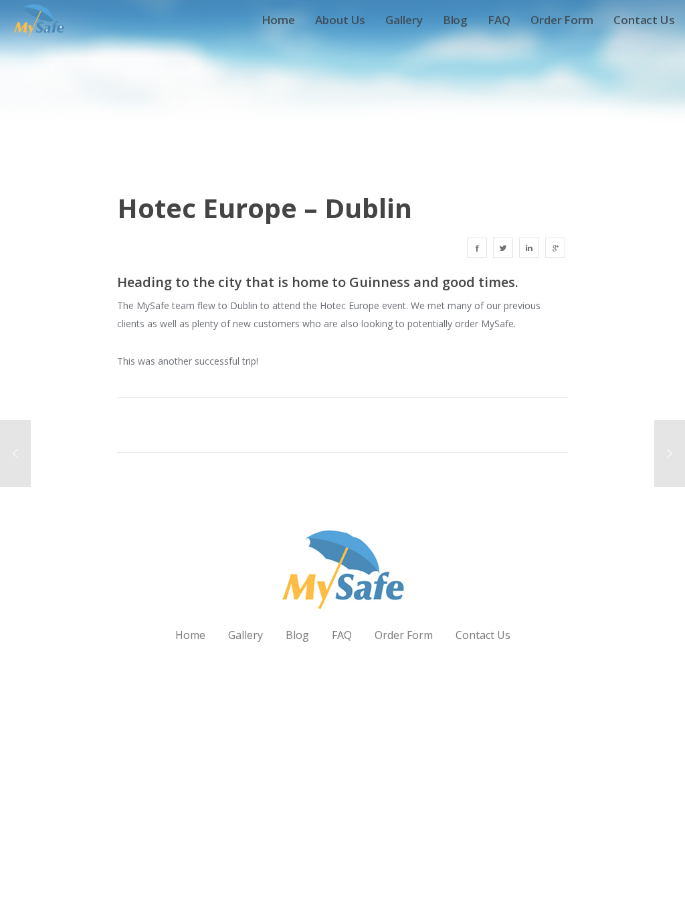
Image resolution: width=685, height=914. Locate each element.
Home (190, 635)
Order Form (404, 635)
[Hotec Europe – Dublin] (477, 248)
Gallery (245, 635)
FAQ (342, 635)
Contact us (483, 635)
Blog (297, 635)
